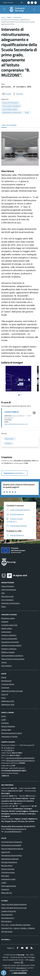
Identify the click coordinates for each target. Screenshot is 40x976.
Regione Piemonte (8, 2)
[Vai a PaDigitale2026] (14, 575)
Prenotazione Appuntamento (11, 855)
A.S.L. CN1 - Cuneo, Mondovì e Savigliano (16, 924)
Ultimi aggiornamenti (8, 886)
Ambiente (4, 621)
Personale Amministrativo (10, 603)
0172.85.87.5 (9, 750)
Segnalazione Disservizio (10, 859)
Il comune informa (7, 684)
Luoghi (3, 719)
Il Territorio (5, 723)
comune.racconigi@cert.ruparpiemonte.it (20, 758)
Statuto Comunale (7, 869)
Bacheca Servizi (6, 865)
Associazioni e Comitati (9, 736)
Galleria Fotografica (8, 726)
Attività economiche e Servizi (11, 733)
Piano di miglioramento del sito (12, 848)
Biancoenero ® (21, 968)
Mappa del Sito (6, 892)
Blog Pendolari (6, 921)
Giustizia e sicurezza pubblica (11, 645)
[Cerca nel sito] (34, 9)
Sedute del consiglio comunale (12, 691)
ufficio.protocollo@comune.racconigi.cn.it (20, 760)
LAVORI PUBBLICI (11, 411)
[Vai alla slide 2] (21, 395)
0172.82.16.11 (9, 747)
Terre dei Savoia (6, 931)
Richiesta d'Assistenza (9, 862)
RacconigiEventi (7, 914)
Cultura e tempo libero (9, 638)
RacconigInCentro (7, 918)
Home (3, 17)
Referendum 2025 (7, 701)
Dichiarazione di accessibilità (11, 845)
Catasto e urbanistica (8, 635)
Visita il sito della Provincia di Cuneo (13, 907)
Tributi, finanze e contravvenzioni (12, 659)
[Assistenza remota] (21, 962)
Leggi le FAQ (5, 852)
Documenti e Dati (7, 596)
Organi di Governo (7, 586)
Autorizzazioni (6, 631)
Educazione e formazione (10, 642)
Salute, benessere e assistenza (12, 655)
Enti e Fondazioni (7, 599)
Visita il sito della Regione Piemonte (14, 904)
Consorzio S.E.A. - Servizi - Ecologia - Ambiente (18, 928)
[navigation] (4, 9)
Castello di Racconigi (8, 911)
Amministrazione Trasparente (11, 842)
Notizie (3, 677)
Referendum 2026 (7, 704)
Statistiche (5, 889)
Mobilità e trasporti (8, 652)
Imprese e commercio (8, 648)
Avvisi (3, 697)
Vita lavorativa (6, 665)
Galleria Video (6, 729)
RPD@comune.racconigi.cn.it (16, 829)
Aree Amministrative (8, 589)
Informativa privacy (8, 872)
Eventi (3, 716)
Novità (9, 17)
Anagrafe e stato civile (9, 625)
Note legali (5, 875)
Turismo (4, 662)
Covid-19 (4, 694)
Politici (3, 606)
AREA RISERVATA (20, 973)
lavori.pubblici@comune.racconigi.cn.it (16, 424)
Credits (3, 882)
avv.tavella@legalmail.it (13, 831)
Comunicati (17, 17)
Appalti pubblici (6, 628)
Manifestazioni (6, 680)
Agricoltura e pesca (8, 618)
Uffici (3, 593)
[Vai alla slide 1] (19, 395)
